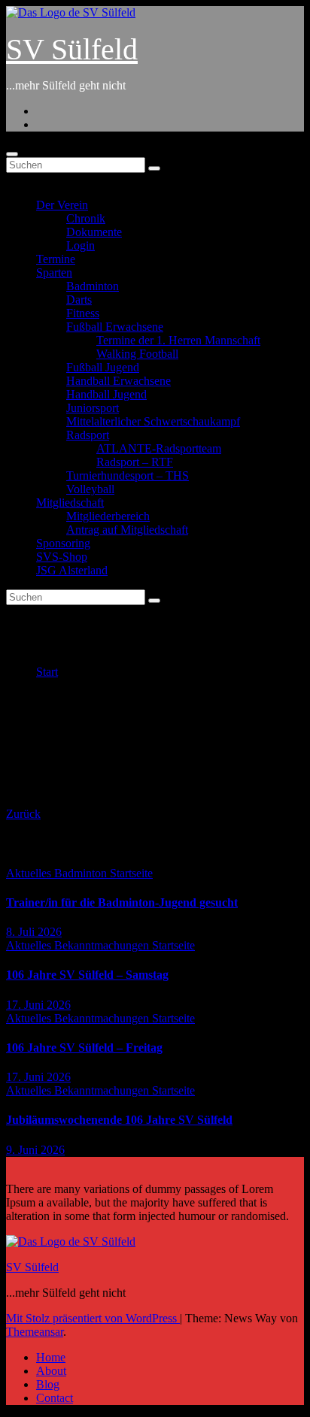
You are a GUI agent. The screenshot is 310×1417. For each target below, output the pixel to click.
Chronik (85, 218)
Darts (79, 299)
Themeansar (34, 1331)
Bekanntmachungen (103, 945)
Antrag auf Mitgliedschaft (127, 529)
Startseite (131, 873)
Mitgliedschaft (70, 502)
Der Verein (62, 204)
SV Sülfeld (72, 49)
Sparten (54, 272)
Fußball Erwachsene (114, 326)
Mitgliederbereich (108, 516)
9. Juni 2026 (35, 1149)
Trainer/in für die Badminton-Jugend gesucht (122, 902)
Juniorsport (92, 407)
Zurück (23, 813)
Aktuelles (30, 873)
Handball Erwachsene (118, 380)
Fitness (82, 313)
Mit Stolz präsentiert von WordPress (93, 1318)
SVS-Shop (61, 556)
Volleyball (90, 489)
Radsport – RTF (134, 462)
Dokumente (94, 232)
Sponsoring (63, 543)
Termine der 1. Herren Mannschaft (178, 340)
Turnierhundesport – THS (127, 475)
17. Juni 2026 (38, 1004)
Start (47, 671)
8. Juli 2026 (34, 931)
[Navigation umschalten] (12, 154)
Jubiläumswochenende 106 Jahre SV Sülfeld (119, 1119)
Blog (47, 1384)
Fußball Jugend (102, 367)
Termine (55, 259)
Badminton (92, 286)
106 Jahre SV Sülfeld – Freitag (84, 1047)
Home (50, 1357)
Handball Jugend (106, 394)
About (51, 1370)
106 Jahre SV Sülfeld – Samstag (87, 974)
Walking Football (137, 353)
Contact (54, 1397)
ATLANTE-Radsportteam (158, 448)
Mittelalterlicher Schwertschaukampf (153, 421)
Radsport (87, 434)
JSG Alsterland (72, 570)
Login (80, 245)
